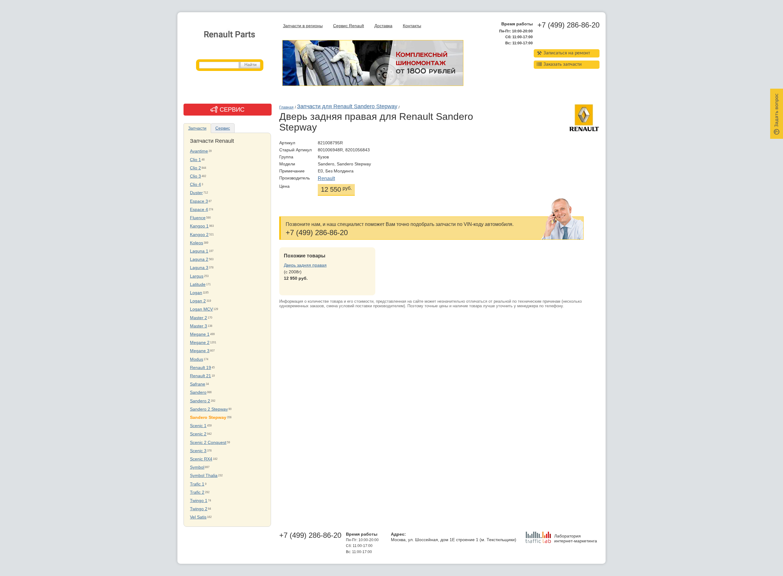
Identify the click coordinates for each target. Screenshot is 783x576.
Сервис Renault (348, 26)
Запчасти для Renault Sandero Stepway (347, 106)
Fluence (198, 218)
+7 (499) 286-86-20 (568, 25)
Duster (196, 192)
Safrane (197, 384)
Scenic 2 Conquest (208, 442)
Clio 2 (195, 168)
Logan (196, 292)
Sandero (198, 392)
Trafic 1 (197, 484)
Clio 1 (195, 159)
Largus (196, 276)
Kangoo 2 (199, 234)
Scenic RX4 (201, 459)
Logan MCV (201, 309)
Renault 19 (200, 367)
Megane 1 (200, 334)
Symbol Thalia (203, 475)
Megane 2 (200, 342)
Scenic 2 (198, 434)
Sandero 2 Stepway (209, 409)
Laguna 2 (199, 259)
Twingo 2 (198, 509)
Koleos (196, 243)
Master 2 (198, 318)
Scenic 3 (198, 451)
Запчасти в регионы (303, 26)
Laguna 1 (199, 251)
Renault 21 (200, 376)
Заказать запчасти (563, 64)
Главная (286, 107)
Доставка (383, 26)
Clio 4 (195, 184)
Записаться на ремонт (567, 53)
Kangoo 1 (199, 226)
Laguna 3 (199, 267)
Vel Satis (198, 517)
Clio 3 (195, 176)
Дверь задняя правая (305, 265)
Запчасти (197, 128)
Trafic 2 (197, 492)
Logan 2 (198, 301)
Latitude (198, 284)
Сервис (222, 128)
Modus (196, 359)
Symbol (197, 467)
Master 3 (198, 326)
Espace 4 (199, 209)
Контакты (412, 26)
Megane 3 (200, 351)
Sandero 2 (200, 401)
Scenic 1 (198, 425)
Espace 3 (199, 201)
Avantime (199, 151)
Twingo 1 (198, 500)
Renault (326, 178)
